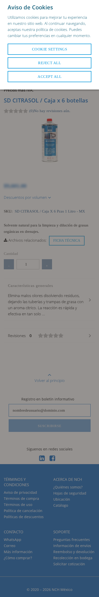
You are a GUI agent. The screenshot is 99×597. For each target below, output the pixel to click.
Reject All (49, 63)
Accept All (49, 77)
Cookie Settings (49, 49)
